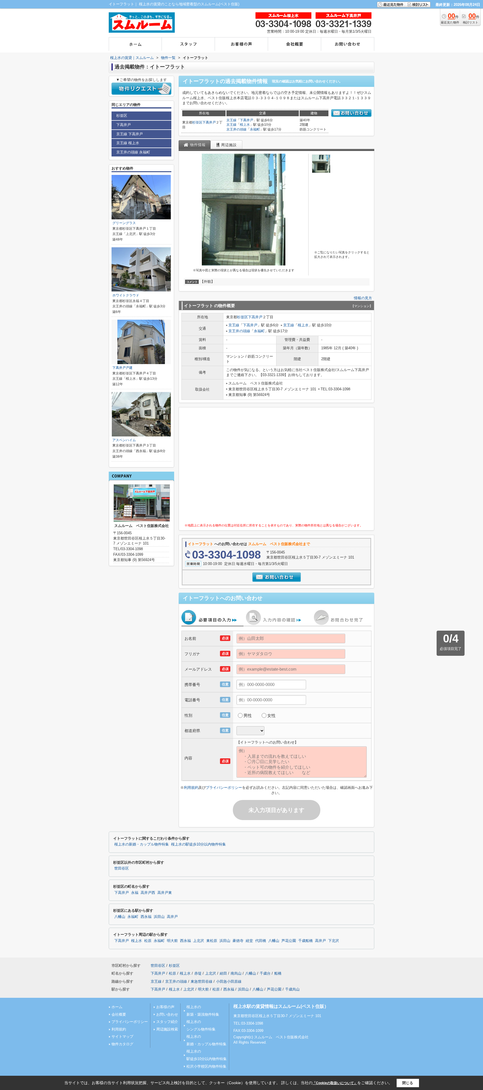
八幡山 (119, 917)
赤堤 (198, 973)
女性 (271, 715)
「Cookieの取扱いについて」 (334, 1083)
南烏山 (236, 973)
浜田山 (159, 917)
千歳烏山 (292, 989)
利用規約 (191, 787)
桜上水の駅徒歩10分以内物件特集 (198, 844)
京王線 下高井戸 (129, 134)
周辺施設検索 (167, 1029)
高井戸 (172, 917)
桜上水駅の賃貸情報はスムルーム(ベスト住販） (281, 1006)
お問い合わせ (167, 1014)
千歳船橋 (305, 941)
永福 (134, 893)
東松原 (211, 941)
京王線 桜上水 (127, 143)
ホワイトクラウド (125, 295)
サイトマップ (122, 1036)
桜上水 (245, 125)
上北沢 (198, 941)
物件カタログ (122, 1044)
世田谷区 (121, 868)
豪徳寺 (238, 941)
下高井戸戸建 (122, 368)
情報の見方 (363, 298)
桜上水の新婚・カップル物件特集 (141, 844)
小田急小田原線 (229, 981)
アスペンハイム (124, 440)
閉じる (407, 1083)
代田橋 (260, 941)
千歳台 (265, 973)
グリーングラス (124, 223)
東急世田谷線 (201, 981)
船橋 (277, 973)
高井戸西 (148, 893)
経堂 (249, 941)
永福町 (255, 129)
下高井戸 (209, 122)
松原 (147, 941)
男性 (247, 715)
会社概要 (119, 1014)
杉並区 (197, 122)
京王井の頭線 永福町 (133, 152)
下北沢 (333, 941)
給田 (223, 973)
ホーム (117, 1007)
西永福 (146, 917)
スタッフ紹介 (167, 1022)
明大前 (172, 941)
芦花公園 (288, 941)
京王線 (231, 120)
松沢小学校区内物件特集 (206, 1066)
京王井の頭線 (236, 129)
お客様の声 (165, 1007)
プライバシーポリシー (224, 787)
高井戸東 (164, 893)
